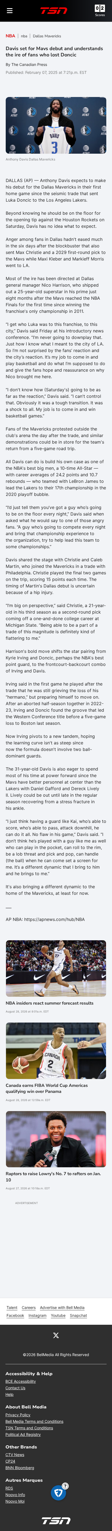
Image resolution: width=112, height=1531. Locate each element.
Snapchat (78, 1315)
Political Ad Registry (23, 1434)
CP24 (10, 1461)
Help (9, 1394)
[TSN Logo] (53, 10)
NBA (10, 36)
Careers (29, 1307)
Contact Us (15, 1388)
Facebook (15, 1315)
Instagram (37, 1315)
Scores (100, 15)
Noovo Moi (14, 1501)
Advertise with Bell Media (62, 1307)
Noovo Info (15, 1494)
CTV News (14, 1454)
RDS (9, 1488)
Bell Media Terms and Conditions (34, 1421)
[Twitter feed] (56, 1335)
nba (24, 36)
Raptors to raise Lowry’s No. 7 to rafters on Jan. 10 (53, 1177)
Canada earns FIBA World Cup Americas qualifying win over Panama (47, 1089)
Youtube (58, 1315)
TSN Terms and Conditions (29, 1428)
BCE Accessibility (20, 1381)
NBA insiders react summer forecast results (50, 1003)
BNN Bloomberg (19, 1467)
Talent (12, 1307)
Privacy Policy (17, 1414)
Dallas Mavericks (47, 36)
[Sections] (9, 10)
